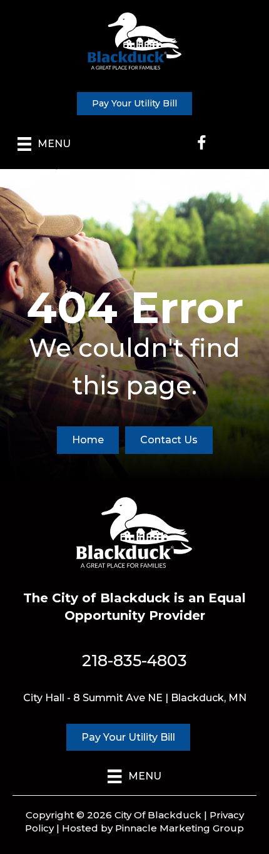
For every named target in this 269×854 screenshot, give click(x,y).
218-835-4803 (134, 660)
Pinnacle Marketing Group (179, 828)
